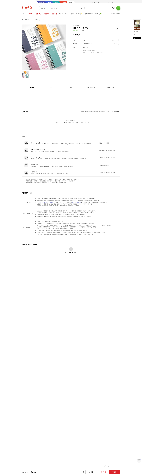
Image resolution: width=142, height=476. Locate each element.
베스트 (61, 14)
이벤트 (72, 14)
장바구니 (103, 472)
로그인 (97, 2)
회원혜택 (102, 2)
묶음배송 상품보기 (99, 52)
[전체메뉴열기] (23, 13)
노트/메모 (36, 19)
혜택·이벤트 (136, 32)
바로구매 (114, 472)
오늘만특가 (46, 14)
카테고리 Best (110, 87)
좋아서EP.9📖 (89, 14)
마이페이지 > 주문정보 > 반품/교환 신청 (46, 202)
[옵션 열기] (108, 466)
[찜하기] (83, 472)
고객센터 (118, 2)
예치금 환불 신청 (137, 38)
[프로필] (118, 8)
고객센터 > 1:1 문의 (76, 202)
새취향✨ (30, 14)
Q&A (71, 87)
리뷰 (51, 87)
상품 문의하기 (115, 111)
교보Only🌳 (98, 14)
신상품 (67, 14)
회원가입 (93, 2)
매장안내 (113, 2)
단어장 (43, 19)
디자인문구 (27, 19)
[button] (117, 28)
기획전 (135, 34)
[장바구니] (113, 8)
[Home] (22, 19)
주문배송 (108, 2)
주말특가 (54, 14)
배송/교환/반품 (91, 87)
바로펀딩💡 (79, 14)
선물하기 (91, 472)
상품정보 (31, 87)
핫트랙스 (43, 8)
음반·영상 (38, 14)
